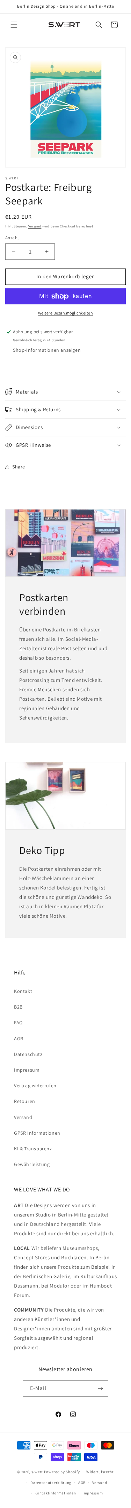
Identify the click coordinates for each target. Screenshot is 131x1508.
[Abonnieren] (100, 1388)
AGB (18, 1038)
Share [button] (18, 467)
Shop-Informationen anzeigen (47, 350)
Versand (35, 226)
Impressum (26, 1070)
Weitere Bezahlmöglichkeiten (65, 313)
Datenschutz (28, 1054)
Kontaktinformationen (55, 1493)
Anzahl (12, 238)
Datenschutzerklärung (51, 1482)
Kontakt (23, 991)
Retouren (24, 1101)
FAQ (18, 1022)
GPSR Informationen (37, 1133)
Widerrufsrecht (100, 1471)
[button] (14, 24)
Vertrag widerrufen (35, 1085)
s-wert (37, 1471)
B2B (18, 1007)
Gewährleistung (32, 1164)
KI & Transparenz (33, 1148)
